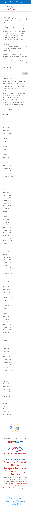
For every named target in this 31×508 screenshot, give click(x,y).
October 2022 (7, 238)
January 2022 (7, 262)
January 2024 (7, 198)
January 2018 (7, 392)
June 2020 (6, 314)
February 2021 (7, 292)
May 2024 (6, 187)
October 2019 (7, 335)
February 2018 (7, 389)
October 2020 (7, 303)
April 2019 (6, 351)
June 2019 (6, 346)
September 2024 (8, 176)
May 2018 (6, 381)
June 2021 (6, 281)
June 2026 (6, 122)
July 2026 (5, 120)
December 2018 (7, 362)
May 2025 (6, 157)
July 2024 (5, 181)
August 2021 (6, 276)
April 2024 (6, 190)
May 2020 (6, 316)
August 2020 (6, 308)
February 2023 (7, 227)
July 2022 (5, 246)
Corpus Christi (14, 484)
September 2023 (8, 208)
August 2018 (6, 373)
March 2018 (6, 386)
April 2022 (6, 254)
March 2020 (6, 322)
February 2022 (7, 260)
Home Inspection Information (11, 399)
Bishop (12, 486)
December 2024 (7, 168)
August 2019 (6, 340)
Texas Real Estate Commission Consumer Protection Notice (15, 501)
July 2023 (5, 214)
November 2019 (7, 332)
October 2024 (7, 173)
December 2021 (7, 265)
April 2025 (6, 160)
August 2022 (6, 243)
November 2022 (7, 235)
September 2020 (8, 305)
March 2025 (6, 163)
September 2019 (8, 338)
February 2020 (7, 324)
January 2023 (7, 230)
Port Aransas (23, 484)
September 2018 (8, 370)
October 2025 (7, 144)
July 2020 (5, 311)
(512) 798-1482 (15, 1)
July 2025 (5, 152)
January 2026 (7, 136)
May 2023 (6, 219)
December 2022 (7, 233)
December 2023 (7, 200)
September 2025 (8, 146)
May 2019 (6, 349)
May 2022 (6, 252)
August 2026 (6, 117)
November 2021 (7, 268)
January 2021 (7, 295)
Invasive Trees (7, 17)
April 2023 (6, 222)
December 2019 (7, 330)
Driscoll (24, 486)
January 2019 (7, 359)
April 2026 (6, 128)
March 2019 (6, 354)
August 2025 (6, 149)
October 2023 (7, 206)
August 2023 (6, 211)
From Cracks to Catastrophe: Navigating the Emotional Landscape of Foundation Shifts (14, 88)
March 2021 (6, 289)
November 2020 (7, 300)
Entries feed (6, 409)
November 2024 (7, 171)
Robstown (7, 486)
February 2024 (7, 195)
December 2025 (7, 138)
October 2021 (7, 270)
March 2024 (6, 192)
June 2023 (6, 216)
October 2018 (7, 367)
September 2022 (8, 241)
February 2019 (7, 357)
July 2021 (5, 279)
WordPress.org (7, 414)
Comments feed (7, 411)
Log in (5, 406)
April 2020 (6, 319)
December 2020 (7, 297)
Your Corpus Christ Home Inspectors (15, 19)
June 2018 (6, 378)
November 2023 (7, 203)
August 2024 (6, 179)
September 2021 (8, 273)
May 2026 (6, 125)
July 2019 (5, 343)
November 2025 (7, 141)
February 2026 (7, 133)
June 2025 (6, 155)
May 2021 (6, 284)
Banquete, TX (7, 488)
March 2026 (6, 130)
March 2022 (6, 257)
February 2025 (7, 165)
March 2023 (6, 225)
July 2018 (5, 375)
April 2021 (6, 287)
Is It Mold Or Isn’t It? (9, 45)
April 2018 (6, 384)
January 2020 (7, 327)
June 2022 (6, 249)
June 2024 (6, 184)
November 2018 (7, 365)
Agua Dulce (18, 486)
